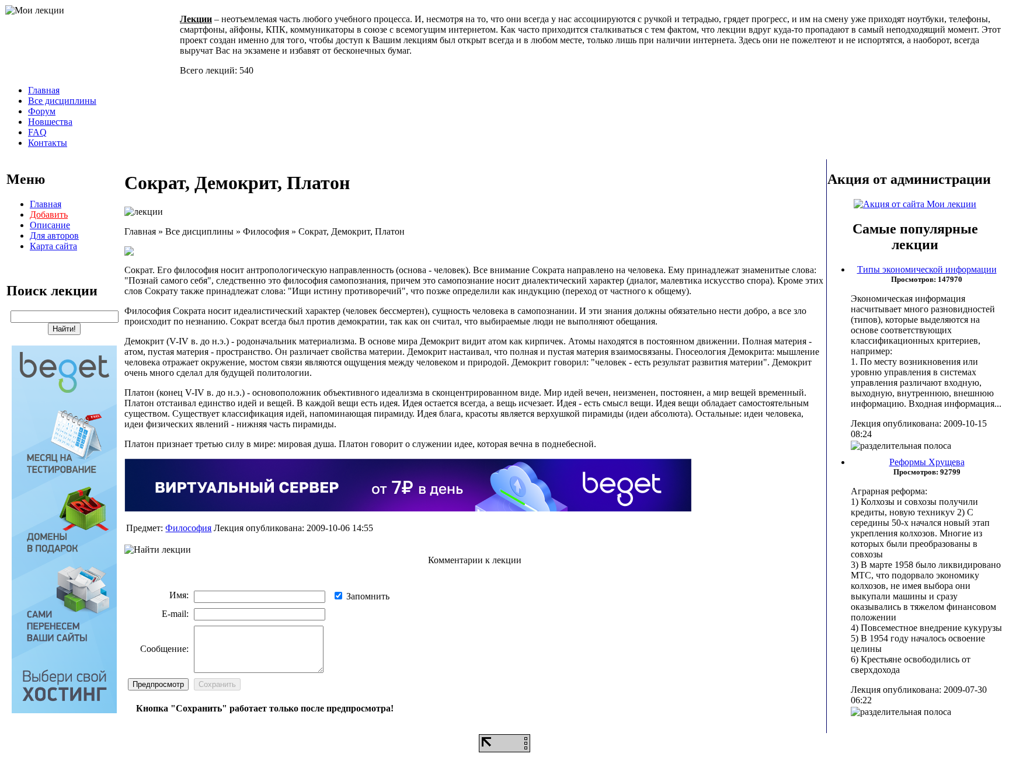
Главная (44, 90)
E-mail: (175, 614)
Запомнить (367, 596)
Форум (41, 111)
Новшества (50, 122)
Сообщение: (164, 649)
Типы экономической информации (927, 269)
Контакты (47, 143)
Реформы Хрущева (927, 462)
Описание (50, 225)
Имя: (179, 595)
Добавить (49, 214)
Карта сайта (53, 246)
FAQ (37, 132)
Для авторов (54, 235)
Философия (188, 528)
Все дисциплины (62, 101)
